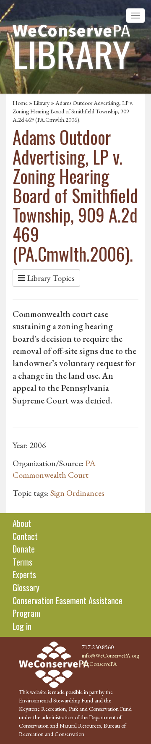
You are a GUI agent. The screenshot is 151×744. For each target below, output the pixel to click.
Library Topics (50, 277)
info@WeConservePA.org (110, 655)
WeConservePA (99, 664)
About (22, 523)
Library (41, 103)
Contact (25, 536)
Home (20, 103)
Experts (24, 574)
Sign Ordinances (77, 492)
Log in (22, 626)
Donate (24, 548)
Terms (22, 561)
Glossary (26, 587)
